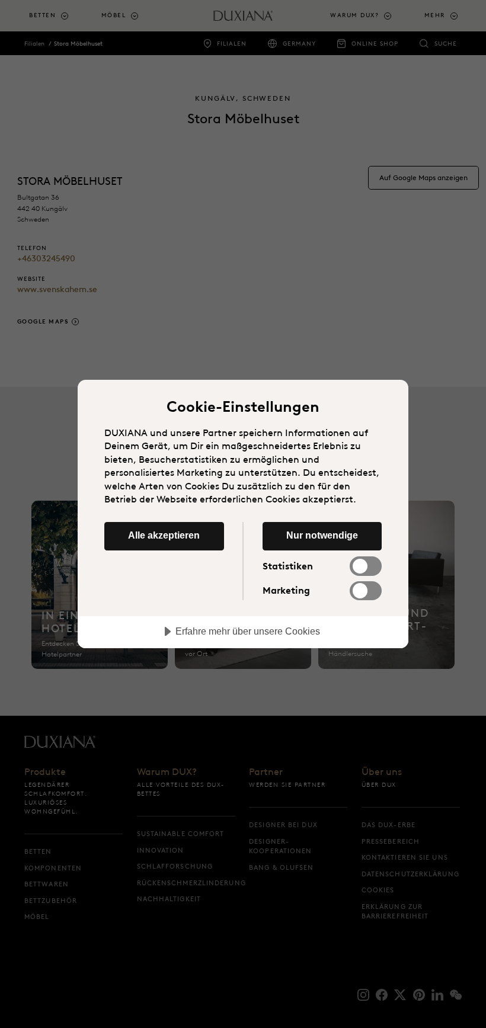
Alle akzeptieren (164, 535)
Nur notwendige (322, 535)
